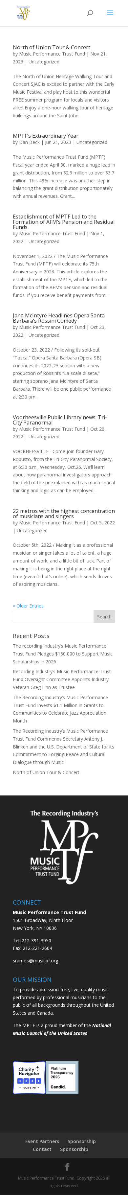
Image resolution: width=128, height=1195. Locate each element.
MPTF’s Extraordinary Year (46, 135)
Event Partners (42, 1141)
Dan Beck (29, 142)
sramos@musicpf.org (35, 960)
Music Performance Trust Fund (52, 54)
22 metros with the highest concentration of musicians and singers (64, 513)
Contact (42, 1149)
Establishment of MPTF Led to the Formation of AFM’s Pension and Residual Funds (64, 222)
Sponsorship (82, 1141)
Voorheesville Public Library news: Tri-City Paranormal (60, 420)
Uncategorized (44, 61)
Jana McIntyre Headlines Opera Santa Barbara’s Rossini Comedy (59, 318)
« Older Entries (28, 606)
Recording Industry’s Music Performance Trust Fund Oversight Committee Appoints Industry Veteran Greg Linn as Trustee (62, 679)
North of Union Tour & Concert (51, 47)
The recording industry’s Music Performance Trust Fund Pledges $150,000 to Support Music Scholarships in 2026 (63, 654)
